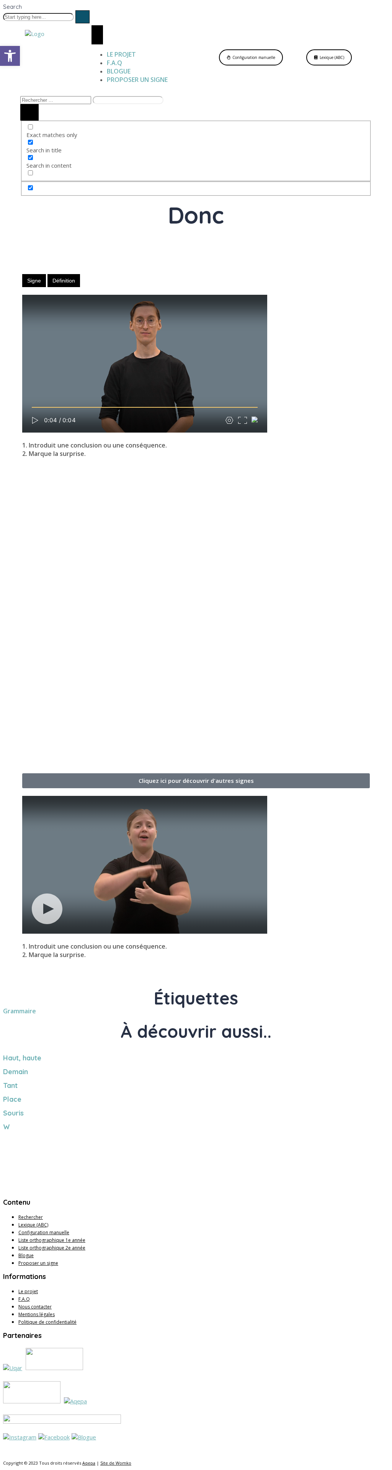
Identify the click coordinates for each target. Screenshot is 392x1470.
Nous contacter (35, 1306)
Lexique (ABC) (33, 1225)
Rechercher (30, 1217)
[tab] (34, 280)
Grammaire (19, 1011)
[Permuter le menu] (97, 34)
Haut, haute (22, 1058)
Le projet (28, 1291)
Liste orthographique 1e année (51, 1240)
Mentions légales (36, 1314)
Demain (15, 1071)
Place (12, 1099)
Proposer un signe (38, 1263)
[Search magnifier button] (29, 112)
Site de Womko (115, 1463)
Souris (13, 1113)
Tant (10, 1085)
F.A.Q (24, 1299)
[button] (196, 780)
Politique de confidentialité (47, 1322)
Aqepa (88, 1463)
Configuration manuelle (43, 1232)
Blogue (26, 1255)
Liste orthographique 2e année (51, 1248)
